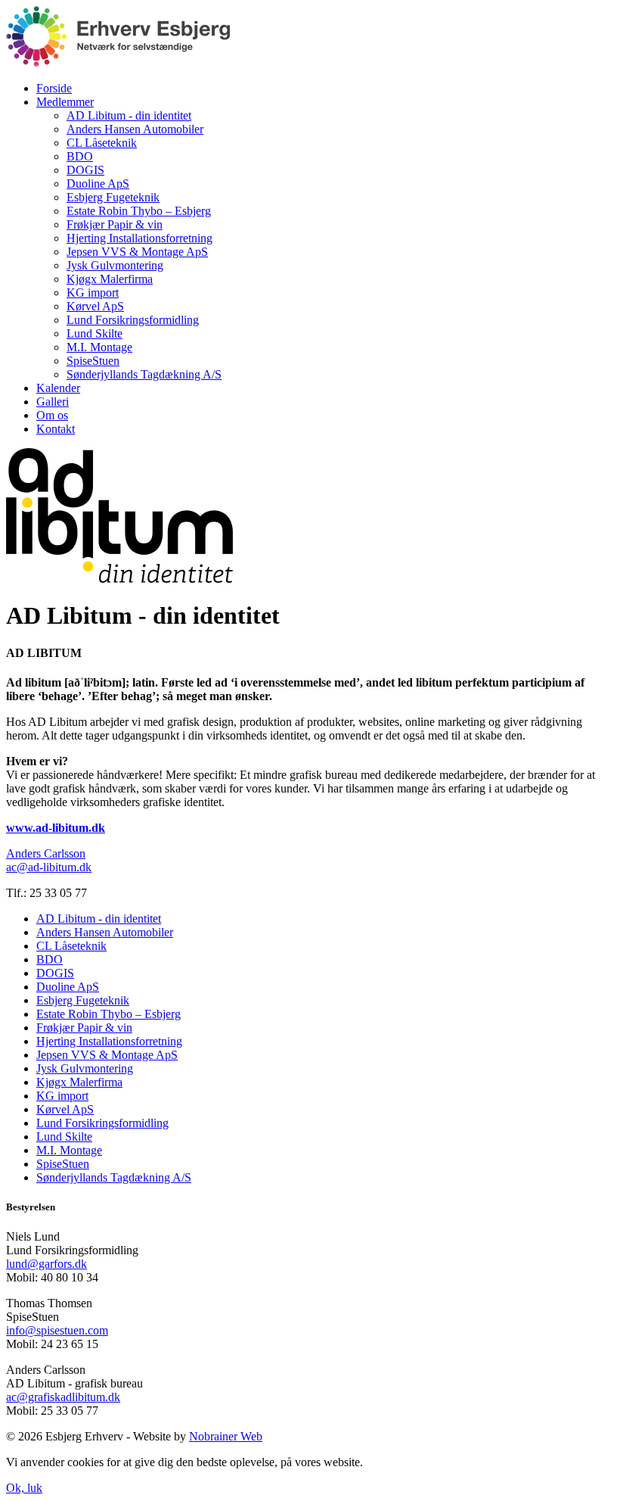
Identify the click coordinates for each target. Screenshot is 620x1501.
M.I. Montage (99, 347)
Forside (54, 88)
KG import (93, 292)
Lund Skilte (94, 333)
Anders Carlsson (45, 853)
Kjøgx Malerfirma (110, 278)
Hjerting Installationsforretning (139, 238)
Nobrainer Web (225, 1436)
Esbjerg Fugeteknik (113, 197)
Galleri (52, 401)
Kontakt (55, 428)
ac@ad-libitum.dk (48, 867)
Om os (52, 415)
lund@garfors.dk (46, 1263)
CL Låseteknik (102, 142)
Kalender (58, 387)
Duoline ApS (98, 183)
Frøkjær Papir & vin (115, 224)
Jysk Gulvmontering (115, 265)
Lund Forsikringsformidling (133, 319)
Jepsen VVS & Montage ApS (137, 251)
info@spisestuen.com (57, 1330)
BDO (80, 156)
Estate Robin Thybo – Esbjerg (139, 210)
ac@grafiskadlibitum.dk (63, 1396)
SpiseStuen (93, 360)
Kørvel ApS (95, 306)
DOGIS (85, 169)
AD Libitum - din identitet (129, 115)
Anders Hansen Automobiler (135, 129)
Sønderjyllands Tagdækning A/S (144, 374)
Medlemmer (65, 101)
